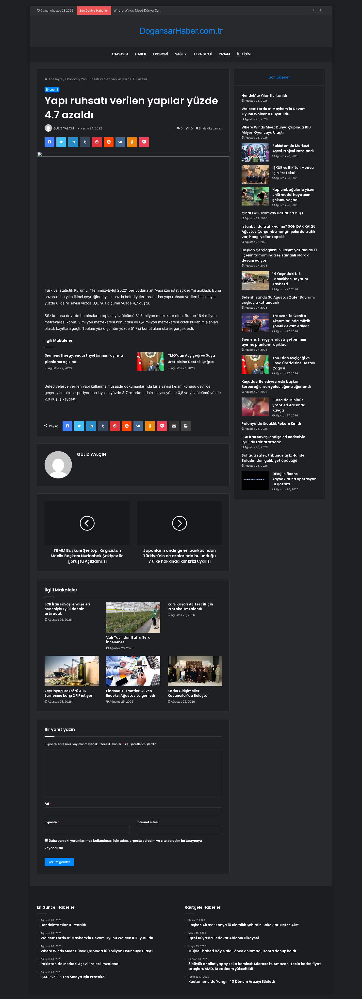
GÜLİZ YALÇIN (63, 128)
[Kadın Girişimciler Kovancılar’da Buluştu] (195, 671)
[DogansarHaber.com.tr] (181, 31)
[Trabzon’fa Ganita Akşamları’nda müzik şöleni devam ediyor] (255, 322)
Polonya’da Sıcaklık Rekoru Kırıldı (271, 423)
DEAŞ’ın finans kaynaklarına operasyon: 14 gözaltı (294, 479)
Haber (140, 54)
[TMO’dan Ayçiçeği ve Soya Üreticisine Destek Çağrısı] (150, 361)
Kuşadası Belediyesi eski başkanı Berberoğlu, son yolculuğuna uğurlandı (276, 384)
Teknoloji (203, 54)
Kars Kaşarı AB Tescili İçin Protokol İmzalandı (190, 606)
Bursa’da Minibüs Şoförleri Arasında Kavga (288, 405)
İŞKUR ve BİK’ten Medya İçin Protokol (293, 170)
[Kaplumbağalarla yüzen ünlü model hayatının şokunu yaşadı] (255, 196)
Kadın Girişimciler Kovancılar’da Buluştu (187, 693)
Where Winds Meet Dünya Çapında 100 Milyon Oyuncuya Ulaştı (162, 10)
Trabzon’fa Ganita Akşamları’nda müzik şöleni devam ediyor (291, 321)
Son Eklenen (280, 77)
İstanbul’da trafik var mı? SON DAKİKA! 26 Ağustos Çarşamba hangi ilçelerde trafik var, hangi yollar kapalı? (278, 231)
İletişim (244, 54)
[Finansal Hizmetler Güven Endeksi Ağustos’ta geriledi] (133, 671)
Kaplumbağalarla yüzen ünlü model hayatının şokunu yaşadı (293, 194)
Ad (48, 804)
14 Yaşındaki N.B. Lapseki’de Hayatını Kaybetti (290, 278)
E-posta (52, 822)
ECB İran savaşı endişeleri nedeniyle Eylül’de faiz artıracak (67, 609)
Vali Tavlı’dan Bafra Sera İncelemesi (128, 640)
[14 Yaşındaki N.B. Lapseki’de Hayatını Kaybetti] (255, 280)
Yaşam (224, 54)
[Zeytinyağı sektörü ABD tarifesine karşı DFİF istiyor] (72, 671)
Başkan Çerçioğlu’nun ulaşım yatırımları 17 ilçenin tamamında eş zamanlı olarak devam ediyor (279, 255)
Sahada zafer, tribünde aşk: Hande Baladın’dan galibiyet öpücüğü (273, 458)
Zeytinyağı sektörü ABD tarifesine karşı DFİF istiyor (69, 693)
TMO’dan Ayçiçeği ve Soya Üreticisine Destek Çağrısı (293, 363)
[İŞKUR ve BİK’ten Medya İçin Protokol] (255, 174)
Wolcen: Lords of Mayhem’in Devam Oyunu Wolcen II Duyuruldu (274, 111)
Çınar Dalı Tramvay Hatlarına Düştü (274, 213)
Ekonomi (160, 54)
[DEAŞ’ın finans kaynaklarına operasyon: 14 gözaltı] (255, 480)
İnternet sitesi (148, 822)
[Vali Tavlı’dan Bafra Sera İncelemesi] (133, 617)
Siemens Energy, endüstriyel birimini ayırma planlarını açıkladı (274, 342)
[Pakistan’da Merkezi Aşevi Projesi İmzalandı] (255, 152)
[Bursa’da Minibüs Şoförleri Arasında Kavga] (255, 406)
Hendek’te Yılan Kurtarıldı (264, 95)
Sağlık (181, 54)
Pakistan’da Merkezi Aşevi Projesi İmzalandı (293, 148)
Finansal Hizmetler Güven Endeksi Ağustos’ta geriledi (130, 693)
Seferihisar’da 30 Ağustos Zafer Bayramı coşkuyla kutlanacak (278, 300)
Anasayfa (119, 54)
